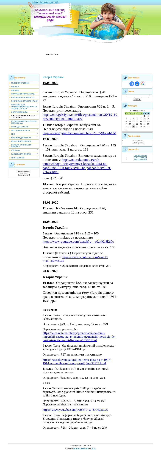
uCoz (94, 448)
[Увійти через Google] (142, 83)
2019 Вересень (138, 143)
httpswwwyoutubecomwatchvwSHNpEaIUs (75, 409)
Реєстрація (44, 2)
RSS (56, 2)
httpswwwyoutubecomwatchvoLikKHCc (78, 241)
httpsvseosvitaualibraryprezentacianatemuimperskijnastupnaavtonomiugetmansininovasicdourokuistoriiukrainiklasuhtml (79, 336)
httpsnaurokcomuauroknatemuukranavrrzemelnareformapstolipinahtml (77, 361)
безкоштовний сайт (81, 448)
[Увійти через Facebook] (137, 83)
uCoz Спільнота (140, 157)
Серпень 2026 (137, 111)
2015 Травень (138, 140)
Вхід (51, 2)
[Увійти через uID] (131, 83)
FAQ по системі (140, 159)
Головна (35, 2)
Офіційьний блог (140, 156)
